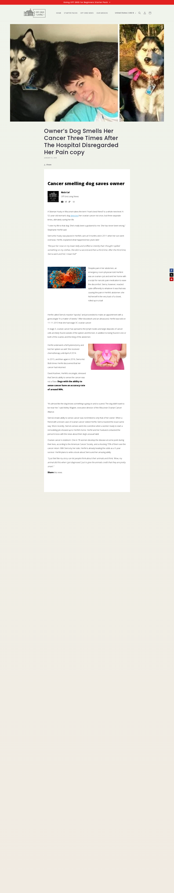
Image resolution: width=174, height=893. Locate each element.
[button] (139, 13)
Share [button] (48, 165)
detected (74, 215)
